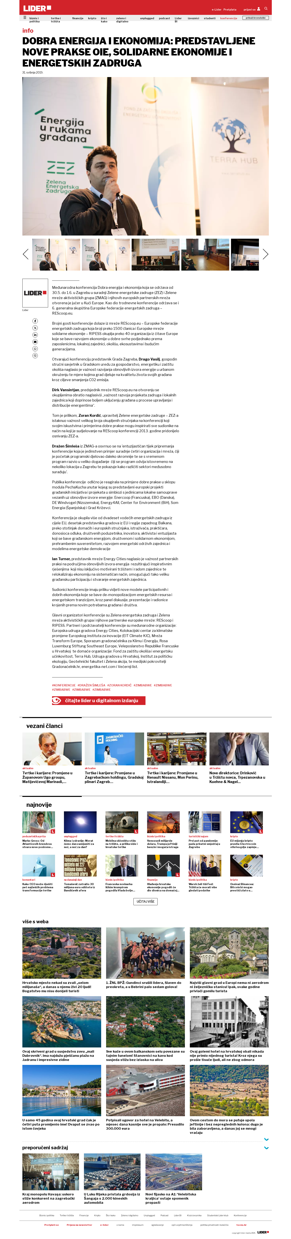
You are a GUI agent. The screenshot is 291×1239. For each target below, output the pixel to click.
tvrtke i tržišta (56, 20)
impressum (138, 1225)
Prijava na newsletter (79, 1225)
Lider (25, 310)
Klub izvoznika (194, 1215)
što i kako (104, 20)
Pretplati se (51, 1225)
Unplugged (149, 1215)
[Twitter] (35, 328)
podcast (164, 18)
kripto (92, 18)
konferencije (228, 18)
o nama (120, 1225)
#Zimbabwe (143, 685)
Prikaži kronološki (255, 17)
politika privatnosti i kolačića (214, 1225)
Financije (84, 1215)
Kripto (97, 1215)
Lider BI (178, 20)
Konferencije (240, 1215)
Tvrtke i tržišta (67, 1215)
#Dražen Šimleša (91, 685)
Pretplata (229, 9)
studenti (210, 18)
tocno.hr (241, 1225)
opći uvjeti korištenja (182, 1225)
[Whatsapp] (35, 348)
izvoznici (193, 18)
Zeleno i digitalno (129, 1215)
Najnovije (39, 804)
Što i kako (110, 1215)
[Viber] (35, 355)
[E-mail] (35, 341)
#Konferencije (64, 685)
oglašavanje (157, 1225)
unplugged (147, 18)
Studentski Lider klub (217, 1215)
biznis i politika (34, 20)
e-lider (104, 1225)
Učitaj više (146, 901)
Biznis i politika (46, 1215)
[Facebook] (35, 321)
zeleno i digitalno (122, 20)
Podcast (164, 1215)
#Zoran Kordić (119, 685)
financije (77, 18)
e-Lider (217, 9)
